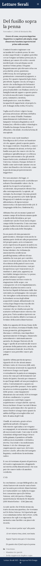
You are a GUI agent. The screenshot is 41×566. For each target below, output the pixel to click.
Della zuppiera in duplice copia (19, 555)
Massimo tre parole (14, 552)
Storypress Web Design (28, 560)
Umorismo (10, 549)
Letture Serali (15, 4)
